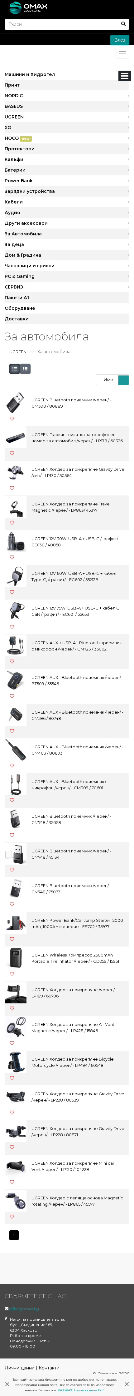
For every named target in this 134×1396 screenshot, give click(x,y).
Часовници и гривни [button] (30, 266)
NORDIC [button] (14, 95)
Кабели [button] (14, 202)
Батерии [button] (15, 170)
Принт (12, 85)
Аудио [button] (12, 212)
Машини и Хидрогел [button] (30, 74)
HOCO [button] (17, 138)
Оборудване (20, 308)
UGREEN (17, 351)
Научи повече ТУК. (89, 1390)
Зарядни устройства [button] (30, 191)
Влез (119, 40)
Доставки (17, 319)
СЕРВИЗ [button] (14, 287)
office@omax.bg (24, 1308)
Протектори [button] (20, 149)
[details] (14, 369)
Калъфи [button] (14, 159)
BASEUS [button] (14, 106)
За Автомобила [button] (23, 234)
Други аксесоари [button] (26, 223)
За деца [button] (14, 244)
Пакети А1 (17, 297)
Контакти (49, 1368)
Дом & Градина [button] (23, 255)
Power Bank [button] (19, 180)
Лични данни (20, 1368)
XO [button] (8, 127)
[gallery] (25, 369)
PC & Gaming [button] (20, 276)
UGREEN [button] (14, 117)
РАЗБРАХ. (65, 1390)
